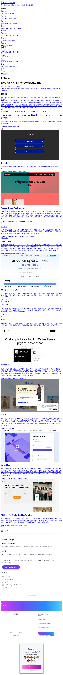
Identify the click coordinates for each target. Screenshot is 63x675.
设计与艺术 (45, 97)
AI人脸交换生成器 (23, 107)
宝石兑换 (25, 5)
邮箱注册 (40, 614)
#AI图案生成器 (31, 88)
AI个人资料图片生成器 (20, 104)
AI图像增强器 (32, 102)
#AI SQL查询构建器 (42, 88)
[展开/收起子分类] (2, 110)
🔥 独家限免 (10, 5)
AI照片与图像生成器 (13, 100)
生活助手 (52, 97)
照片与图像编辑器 (50, 102)
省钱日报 (30, 5)
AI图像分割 (31, 106)
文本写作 (6, 97)
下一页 (3, 526)
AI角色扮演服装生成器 (11, 107)
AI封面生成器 (57, 100)
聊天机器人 (38, 97)
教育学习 (57, 97)
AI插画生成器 (24, 100)
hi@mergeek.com (9, 579)
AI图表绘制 (38, 106)
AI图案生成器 (55, 104)
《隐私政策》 (31, 598)
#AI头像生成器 (52, 88)
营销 (28, 97)
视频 (13, 97)
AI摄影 (11, 104)
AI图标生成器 (24, 102)
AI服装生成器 (33, 107)
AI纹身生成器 (10, 106)
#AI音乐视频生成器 (21, 88)
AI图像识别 (45, 106)
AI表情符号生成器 (6, 102)
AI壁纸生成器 (31, 104)
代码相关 (18, 97)
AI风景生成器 (53, 106)
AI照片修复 (5, 104)
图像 (10, 97)
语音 (22, 97)
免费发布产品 (5, 68)
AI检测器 (32, 97)
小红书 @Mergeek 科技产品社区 (13, 585)
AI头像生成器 (32, 100)
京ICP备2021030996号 (31, 595)
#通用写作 (5, 90)
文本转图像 (4, 100)
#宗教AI (13, 88)
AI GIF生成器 (15, 102)
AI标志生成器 (40, 102)
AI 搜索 (5, 5)
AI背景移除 (38, 104)
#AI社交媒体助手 (6, 88)
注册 (46, 633)
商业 (25, 97)
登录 (46, 614)
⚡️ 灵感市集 (18, 5)
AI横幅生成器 (49, 100)
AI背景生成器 (40, 100)
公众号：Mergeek (9, 582)
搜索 (18, 86)
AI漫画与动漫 (46, 104)
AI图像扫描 (18, 106)
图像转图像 (24, 106)
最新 (2, 97)
